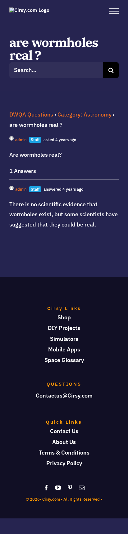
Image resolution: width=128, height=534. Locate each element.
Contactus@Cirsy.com (64, 395)
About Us (64, 442)
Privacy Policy (64, 463)
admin (21, 139)
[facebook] (46, 487)
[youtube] (58, 487)
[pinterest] (70, 487)
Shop (64, 317)
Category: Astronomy (84, 114)
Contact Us (64, 431)
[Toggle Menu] (114, 11)
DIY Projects (64, 327)
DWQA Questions (31, 114)
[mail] (82, 487)
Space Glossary (64, 360)
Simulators (64, 338)
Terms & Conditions (64, 452)
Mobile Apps (64, 349)
